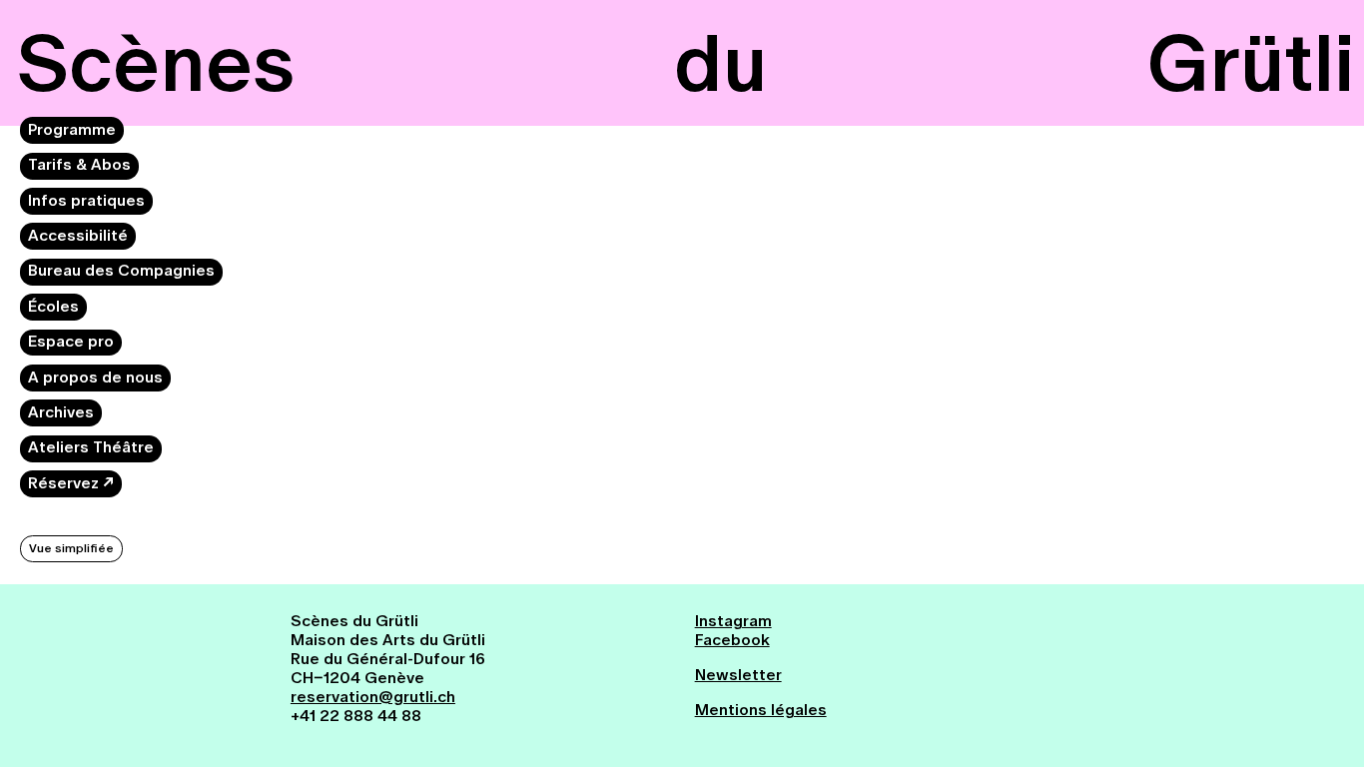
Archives (61, 411)
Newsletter (738, 674)
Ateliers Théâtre (91, 446)
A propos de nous (95, 377)
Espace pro (71, 341)
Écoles (53, 306)
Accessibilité (78, 235)
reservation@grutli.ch (373, 696)
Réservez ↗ (71, 482)
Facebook (732, 639)
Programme (72, 129)
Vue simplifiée (71, 548)
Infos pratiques (86, 200)
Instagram (733, 620)
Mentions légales (761, 709)
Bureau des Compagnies (121, 270)
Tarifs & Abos (79, 164)
